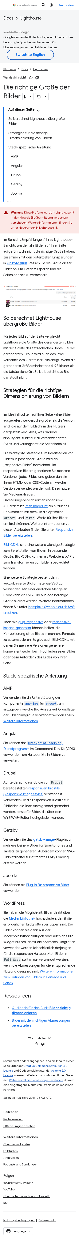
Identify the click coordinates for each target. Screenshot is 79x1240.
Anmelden (66, 5)
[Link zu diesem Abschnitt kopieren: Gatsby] (21, 830)
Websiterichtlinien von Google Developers (36, 1080)
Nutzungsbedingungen (19, 1220)
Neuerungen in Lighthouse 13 (38, 227)
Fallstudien (10, 1151)
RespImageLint (36, 506)
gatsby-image (44, 840)
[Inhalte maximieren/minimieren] (38, 110)
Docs (8, 18)
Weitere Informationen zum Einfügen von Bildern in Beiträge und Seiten (38, 977)
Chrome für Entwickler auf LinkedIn (26, 1196)
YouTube (9, 1189)
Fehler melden (13, 1119)
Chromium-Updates (16, 1144)
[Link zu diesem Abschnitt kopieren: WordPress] (29, 903)
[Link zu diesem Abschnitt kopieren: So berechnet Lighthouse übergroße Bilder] (46, 324)
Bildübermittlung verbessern (49, 217)
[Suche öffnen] (43, 5)
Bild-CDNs (11, 545)
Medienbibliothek (22, 918)
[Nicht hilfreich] (37, 78)
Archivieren (11, 1158)
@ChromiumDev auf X (18, 1183)
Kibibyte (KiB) (17, 263)
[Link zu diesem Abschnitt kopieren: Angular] (22, 734)
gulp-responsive (30, 622)
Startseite (9, 69)
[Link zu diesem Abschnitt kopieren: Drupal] (20, 773)
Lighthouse (31, 18)
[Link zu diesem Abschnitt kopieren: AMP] (16, 688)
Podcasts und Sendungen (20, 1164)
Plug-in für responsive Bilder (47, 885)
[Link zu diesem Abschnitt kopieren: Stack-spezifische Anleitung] (71, 676)
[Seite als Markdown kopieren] (39, 96)
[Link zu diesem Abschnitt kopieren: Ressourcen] (35, 996)
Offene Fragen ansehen (19, 1126)
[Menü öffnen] (7, 5)
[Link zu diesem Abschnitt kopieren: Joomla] (21, 875)
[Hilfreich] (31, 78)
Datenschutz (47, 1220)
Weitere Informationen (20, 721)
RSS (5, 1203)
